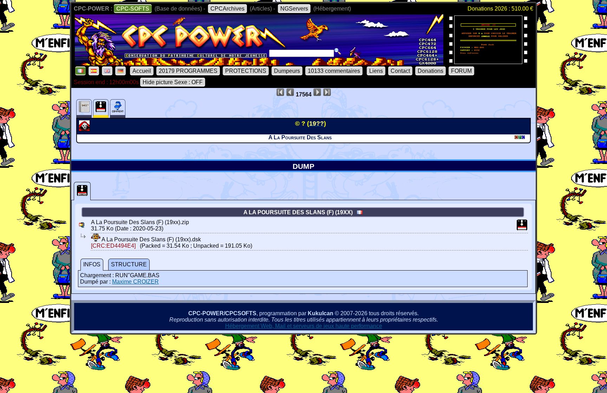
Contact (400, 71)
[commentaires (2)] (117, 108)
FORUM (461, 71)
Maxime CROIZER (135, 282)
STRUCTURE (129, 264)
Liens (376, 71)
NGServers (294, 9)
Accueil (141, 71)
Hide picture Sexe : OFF (173, 82)
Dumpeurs (287, 71)
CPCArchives (227, 9)
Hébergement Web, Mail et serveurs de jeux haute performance (303, 326)
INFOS (91, 264)
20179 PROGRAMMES (188, 71)
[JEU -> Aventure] (85, 129)
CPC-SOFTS (132, 9)
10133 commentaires (334, 71)
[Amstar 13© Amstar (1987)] (488, 62)
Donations (430, 71)
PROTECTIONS (245, 71)
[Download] (95, 239)
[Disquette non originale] (82, 191)
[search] (337, 51)
